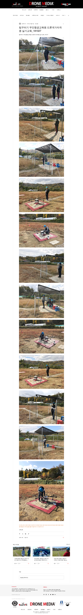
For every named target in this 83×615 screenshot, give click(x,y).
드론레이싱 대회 (35, 15)
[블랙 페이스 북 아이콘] (48, 594)
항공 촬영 (28, 15)
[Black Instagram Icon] (46, 594)
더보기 (63, 15)
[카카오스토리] (44, 594)
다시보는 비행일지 (50, 15)
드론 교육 (22, 15)
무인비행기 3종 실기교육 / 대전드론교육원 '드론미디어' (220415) (41, 559)
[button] (68, 15)
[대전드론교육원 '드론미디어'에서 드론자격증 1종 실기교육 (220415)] (61, 551)
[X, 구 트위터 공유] (22, 533)
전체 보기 (68, 544)
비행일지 (42, 15)
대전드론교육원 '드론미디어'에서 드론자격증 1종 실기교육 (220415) (61, 559)
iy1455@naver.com (31, 588)
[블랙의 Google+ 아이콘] (55, 594)
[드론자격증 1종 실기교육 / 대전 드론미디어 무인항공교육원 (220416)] (22, 551)
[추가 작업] (63, 23)
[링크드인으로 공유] (25, 533)
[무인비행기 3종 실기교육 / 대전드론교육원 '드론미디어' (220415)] (41, 551)
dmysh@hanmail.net (23, 588)
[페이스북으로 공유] (19, 533)
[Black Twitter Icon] (50, 594)
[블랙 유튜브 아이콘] (53, 594)
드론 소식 (58, 15)
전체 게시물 (15, 15)
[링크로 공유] (28, 533)
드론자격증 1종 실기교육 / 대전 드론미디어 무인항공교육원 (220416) (21, 559)
